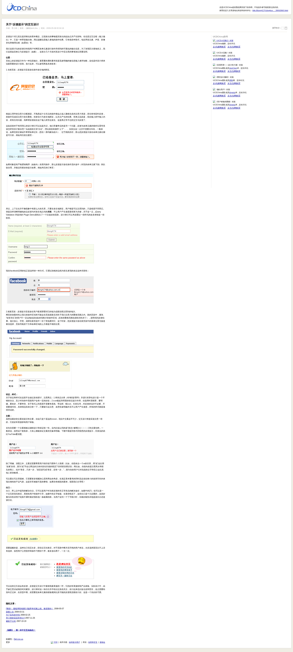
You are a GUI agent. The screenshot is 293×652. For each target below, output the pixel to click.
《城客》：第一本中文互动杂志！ (21, 630)
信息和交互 (92, 642)
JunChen (233, 68)
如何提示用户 (74, 642)
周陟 (231, 80)
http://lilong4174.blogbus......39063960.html (270, 10)
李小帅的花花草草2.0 (15, 618)
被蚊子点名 (11, 621)
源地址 (102, 642)
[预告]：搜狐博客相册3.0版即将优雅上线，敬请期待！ (30, 608)
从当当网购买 (234, 47)
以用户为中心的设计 (24, 7)
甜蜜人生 (10, 612)
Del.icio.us (18, 639)
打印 (56, 642)
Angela (232, 92)
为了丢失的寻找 (13, 615)
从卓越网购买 (219, 47)
